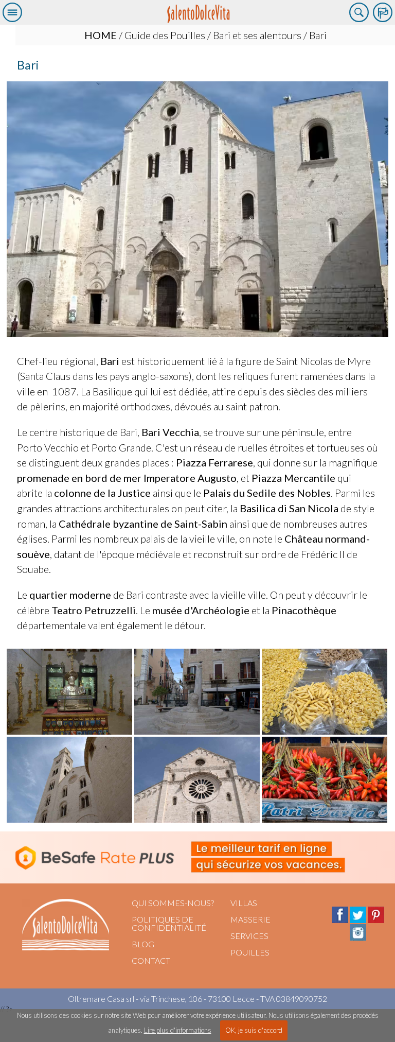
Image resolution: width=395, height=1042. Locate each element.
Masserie (250, 919)
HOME (100, 35)
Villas (243, 903)
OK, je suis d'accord (253, 1030)
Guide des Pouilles (164, 35)
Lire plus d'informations (177, 1030)
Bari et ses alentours (257, 35)
